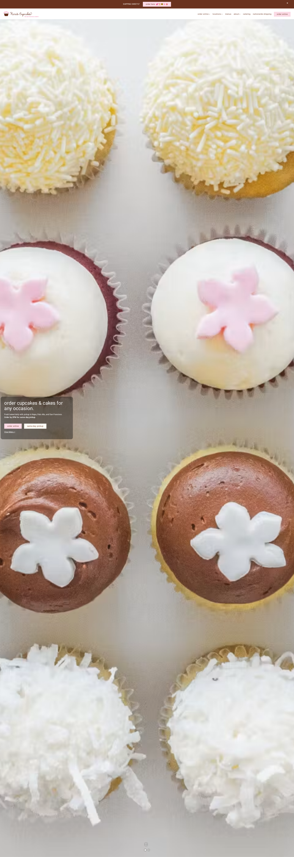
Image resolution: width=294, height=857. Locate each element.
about (237, 14)
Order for (17, 445)
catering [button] (246, 14)
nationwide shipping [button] (262, 14)
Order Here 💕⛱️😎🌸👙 (157, 4)
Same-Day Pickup (37, 445)
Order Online (204, 14)
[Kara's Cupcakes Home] (21, 14)
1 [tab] (145, 850)
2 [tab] (149, 850)
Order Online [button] (282, 14)
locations (217, 14)
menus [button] (228, 14)
